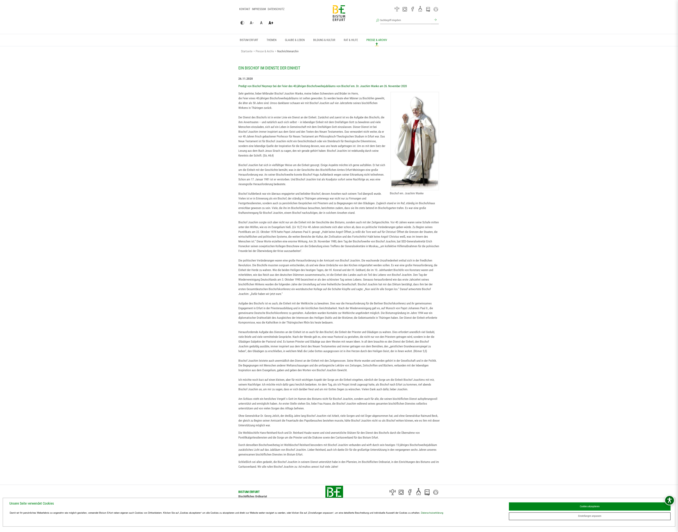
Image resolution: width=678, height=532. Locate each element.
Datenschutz (276, 9)
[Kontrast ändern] (242, 23)
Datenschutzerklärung (432, 512)
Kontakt (244, 9)
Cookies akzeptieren (590, 506)
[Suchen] (435, 20)
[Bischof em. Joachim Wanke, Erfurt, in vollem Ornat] (415, 141)
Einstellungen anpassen (589, 516)
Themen (271, 40)
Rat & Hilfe (351, 40)
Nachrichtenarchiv (288, 51)
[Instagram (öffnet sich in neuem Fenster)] (405, 9)
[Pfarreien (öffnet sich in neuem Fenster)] (420, 9)
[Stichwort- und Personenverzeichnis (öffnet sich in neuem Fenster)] (428, 9)
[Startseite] (339, 16)
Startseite (246, 51)
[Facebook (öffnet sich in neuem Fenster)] (412, 9)
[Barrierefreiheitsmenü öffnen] (669, 500)
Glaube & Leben (295, 40)
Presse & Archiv (376, 40)
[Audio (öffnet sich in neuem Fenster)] (397, 9)
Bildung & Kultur (324, 40)
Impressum (259, 9)
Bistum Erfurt (249, 40)
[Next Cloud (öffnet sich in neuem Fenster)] (436, 9)
